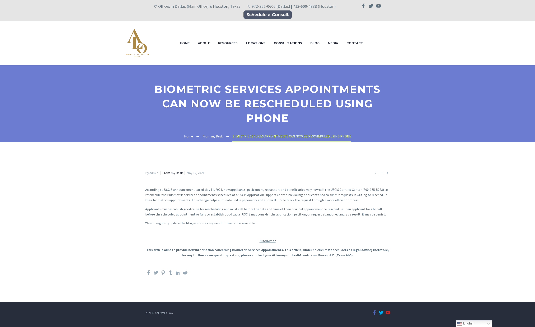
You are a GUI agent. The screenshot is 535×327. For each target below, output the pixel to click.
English (468, 323)
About (204, 43)
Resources (228, 43)
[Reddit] (185, 274)
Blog (315, 43)
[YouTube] (378, 8)
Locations (255, 43)
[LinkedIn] (178, 274)
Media (333, 43)
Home (185, 43)
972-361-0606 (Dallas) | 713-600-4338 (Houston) (294, 6)
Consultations (288, 43)
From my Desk (172, 173)
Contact (354, 43)
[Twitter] (371, 8)
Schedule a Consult (267, 14)
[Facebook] (363, 8)
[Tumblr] (170, 274)
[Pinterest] (163, 274)
